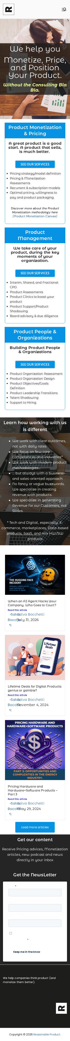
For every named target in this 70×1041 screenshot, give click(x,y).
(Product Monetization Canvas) (35, 216)
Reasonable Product (46, 1034)
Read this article (17, 610)
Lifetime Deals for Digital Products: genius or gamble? (35, 688)
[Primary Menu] (64, 9)
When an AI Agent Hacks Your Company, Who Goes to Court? (32, 603)
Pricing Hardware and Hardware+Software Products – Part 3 (32, 790)
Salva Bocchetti (30, 614)
